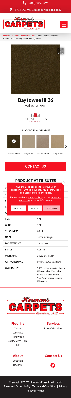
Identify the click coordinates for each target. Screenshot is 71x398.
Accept (18, 208)
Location (18, 360)
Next (66, 141)
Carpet (23, 35)
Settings (52, 208)
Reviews (17, 364)
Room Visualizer (53, 328)
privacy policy (35, 197)
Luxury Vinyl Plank (17, 340)
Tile (18, 344)
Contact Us (35, 166)
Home (6, 35)
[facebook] (52, 365)
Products (31, 35)
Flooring (14, 35)
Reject (34, 208)
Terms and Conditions (44, 386)
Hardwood (18, 336)
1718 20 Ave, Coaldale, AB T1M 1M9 (38, 9)
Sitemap (40, 390)
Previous (4, 141)
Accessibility (23, 386)
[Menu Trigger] (64, 24)
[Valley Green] (14, 141)
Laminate (18, 332)
